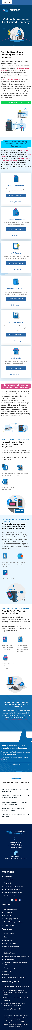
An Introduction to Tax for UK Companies (16, 987)
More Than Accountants (11, 79)
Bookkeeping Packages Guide (12, 1009)
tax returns (24, 150)
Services (6, 904)
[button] (16, 790)
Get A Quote (7, 2)
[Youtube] (16, 900)
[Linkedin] (12, 900)
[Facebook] (20, 900)
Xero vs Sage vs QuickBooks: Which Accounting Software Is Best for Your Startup (15, 992)
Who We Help (8, 872)
